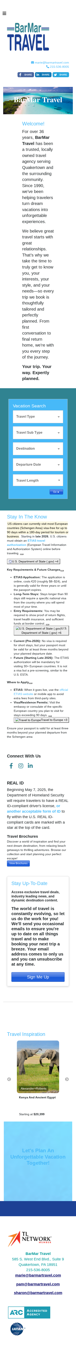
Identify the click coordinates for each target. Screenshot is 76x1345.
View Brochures (18, 863)
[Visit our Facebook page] (11, 766)
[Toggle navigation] (4, 14)
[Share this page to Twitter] (61, 74)
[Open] (59, 417)
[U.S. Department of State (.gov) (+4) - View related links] (21, 554)
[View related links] (62, 570)
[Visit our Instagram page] (20, 766)
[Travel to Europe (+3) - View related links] (50, 716)
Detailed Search (23, 491)
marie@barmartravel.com (52, 62)
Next (67, 1079)
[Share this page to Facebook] (26, 74)
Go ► (56, 491)
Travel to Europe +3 (54, 720)
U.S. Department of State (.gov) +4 (35, 561)
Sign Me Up (38, 977)
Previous (9, 1079)
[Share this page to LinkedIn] (43, 74)
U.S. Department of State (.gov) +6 (44, 630)
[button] (38, 480)
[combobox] (35, 416)
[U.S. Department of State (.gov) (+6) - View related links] (47, 624)
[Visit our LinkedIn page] (30, 766)
